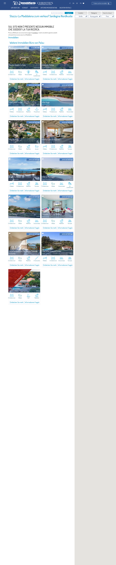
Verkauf (25, 8)
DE (77, 3)
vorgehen (69, 13)
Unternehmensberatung (49, 8)
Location (80, 13)
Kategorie (94, 13)
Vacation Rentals (65, 8)
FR (80, 3)
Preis (107, 16)
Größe (81, 16)
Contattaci (35, 33)
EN (73, 3)
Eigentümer (34, 8)
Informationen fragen (32, 79)
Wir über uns (15, 8)
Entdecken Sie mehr (17, 79)
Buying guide (94, 16)
